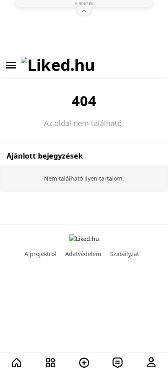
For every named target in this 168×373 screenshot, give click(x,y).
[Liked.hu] (58, 65)
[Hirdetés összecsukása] (84, 11)
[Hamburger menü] (11, 65)
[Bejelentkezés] (151, 363)
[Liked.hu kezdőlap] (84, 238)
